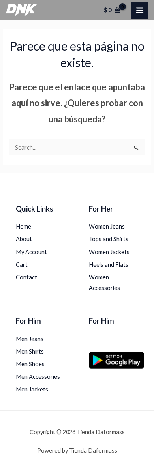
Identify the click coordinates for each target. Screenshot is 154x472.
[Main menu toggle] (139, 10)
